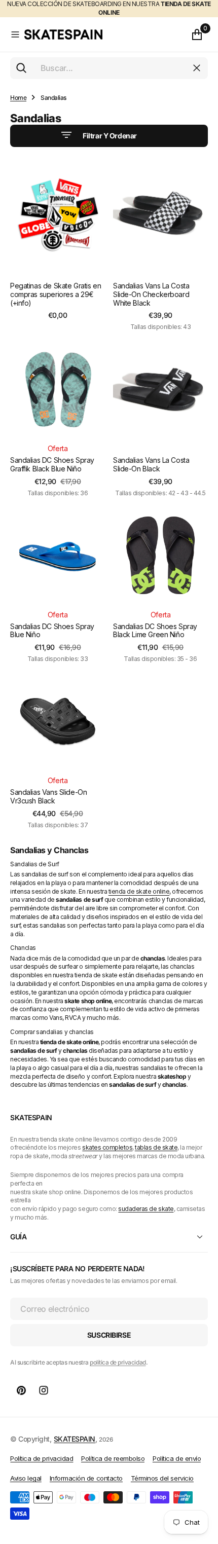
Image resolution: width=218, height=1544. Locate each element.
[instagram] (43, 1390)
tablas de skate (156, 1147)
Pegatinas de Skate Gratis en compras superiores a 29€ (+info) (55, 294)
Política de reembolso (112, 1458)
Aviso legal (26, 1478)
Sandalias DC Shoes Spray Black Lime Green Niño (155, 630)
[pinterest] (21, 1390)
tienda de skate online (138, 891)
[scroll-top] (201, 1486)
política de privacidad (118, 1362)
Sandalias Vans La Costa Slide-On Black (151, 464)
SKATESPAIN (74, 1439)
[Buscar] (21, 68)
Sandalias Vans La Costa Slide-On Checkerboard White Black (151, 294)
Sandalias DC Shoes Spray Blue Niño (52, 630)
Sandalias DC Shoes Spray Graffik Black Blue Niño (52, 464)
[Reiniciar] (197, 68)
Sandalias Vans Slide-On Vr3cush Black (48, 796)
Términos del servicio (162, 1478)
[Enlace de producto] (57, 214)
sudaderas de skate (145, 1208)
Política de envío (177, 1458)
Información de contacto (86, 1478)
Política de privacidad (41, 1458)
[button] (15, 34)
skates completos (107, 1147)
